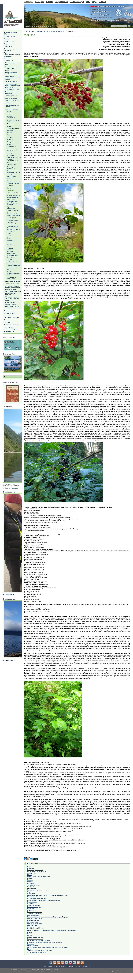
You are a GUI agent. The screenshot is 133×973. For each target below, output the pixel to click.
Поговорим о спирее (34, 907)
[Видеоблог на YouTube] (70, 962)
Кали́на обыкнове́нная (34, 923)
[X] (34, 859)
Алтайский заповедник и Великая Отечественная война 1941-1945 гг (12, 287)
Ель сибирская (32, 925)
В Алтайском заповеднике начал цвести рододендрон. (44, 942)
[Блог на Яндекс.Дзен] (62, 962)
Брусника (30, 878)
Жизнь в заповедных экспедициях (11, 67)
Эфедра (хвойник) (33, 885)
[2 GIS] (78, 962)
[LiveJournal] (36, 859)
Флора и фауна (9, 44)
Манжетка (30, 868)
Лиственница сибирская (35, 937)
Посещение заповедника (12, 377)
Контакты (102, 2)
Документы (7, 311)
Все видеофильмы (9, 660)
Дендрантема (31, 873)
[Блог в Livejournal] (66, 962)
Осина (29, 934)
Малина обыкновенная (34, 912)
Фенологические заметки (12, 281)
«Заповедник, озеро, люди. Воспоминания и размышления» (13, 293)
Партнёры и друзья (73, 966)
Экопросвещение (61, 2)
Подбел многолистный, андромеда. (38, 876)
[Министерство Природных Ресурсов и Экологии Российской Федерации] (124, 6)
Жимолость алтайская (34, 913)
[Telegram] (54, 962)
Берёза (29, 935)
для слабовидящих (116, 6)
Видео (94, 2)
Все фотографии (8, 594)
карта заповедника (104, 6)
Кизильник (30, 886)
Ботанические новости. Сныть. (37, 871)
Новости (49, 2)
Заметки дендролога (58, 31)
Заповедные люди (10, 81)
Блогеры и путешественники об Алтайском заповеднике (12, 72)
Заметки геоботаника (11, 283)
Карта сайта (48, 966)
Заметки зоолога (10, 103)
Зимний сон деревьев (34, 905)
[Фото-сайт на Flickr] (74, 962)
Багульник (30, 883)
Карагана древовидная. (34, 918)
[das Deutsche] (96, 6)
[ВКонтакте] (25, 859)
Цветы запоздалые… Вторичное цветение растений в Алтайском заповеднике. (52, 930)
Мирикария (31, 892)
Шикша (29, 875)
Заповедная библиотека (12, 89)
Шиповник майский (33, 915)
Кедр (28, 949)
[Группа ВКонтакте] (50, 962)
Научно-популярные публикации (11, 92)
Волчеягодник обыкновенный (36, 898)
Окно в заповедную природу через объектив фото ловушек (12, 85)
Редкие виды (8, 46)
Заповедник (28, 2)
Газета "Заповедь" (77, 2)
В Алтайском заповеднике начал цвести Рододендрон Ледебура (47, 917)
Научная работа (9, 41)
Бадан (29, 866)
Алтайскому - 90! (9, 331)
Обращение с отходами (11, 317)
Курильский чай (32, 902)
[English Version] (92, 6)
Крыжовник (30, 910)
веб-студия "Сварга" (125, 971)
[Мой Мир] (31, 859)
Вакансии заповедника (11, 325)
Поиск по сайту (59, 966)
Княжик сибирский (33, 920)
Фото (88, 2)
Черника (30, 880)
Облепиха (30, 908)
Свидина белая (32, 888)
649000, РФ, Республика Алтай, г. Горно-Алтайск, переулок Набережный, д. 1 (32, 971)
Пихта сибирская (32, 945)
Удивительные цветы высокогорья (38, 890)
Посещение (39, 2)
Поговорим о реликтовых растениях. (39, 940)
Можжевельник (32, 897)
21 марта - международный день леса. (39, 950)
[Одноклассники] (28, 859)
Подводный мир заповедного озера (10, 303)
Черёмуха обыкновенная (35, 939)
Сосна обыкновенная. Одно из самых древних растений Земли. (47, 947)
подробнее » (15, 488)
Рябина (29, 932)
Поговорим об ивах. (33, 927)
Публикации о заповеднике (42, 31)
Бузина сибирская (33, 922)
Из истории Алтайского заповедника (12, 307)
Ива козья (30, 944)
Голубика (30, 881)
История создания (9, 36)
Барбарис (30, 903)
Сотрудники (7, 322)
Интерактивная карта (10, 320)
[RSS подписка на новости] (82, 962)
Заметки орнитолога (11, 95)
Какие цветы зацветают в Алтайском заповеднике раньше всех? (47, 895)
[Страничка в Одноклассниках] (58, 962)
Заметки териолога (11, 98)
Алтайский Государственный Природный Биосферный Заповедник (39, 969)
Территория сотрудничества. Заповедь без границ (12, 54)
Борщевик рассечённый (35, 870)
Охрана (6, 39)
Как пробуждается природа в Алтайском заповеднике (44, 900)
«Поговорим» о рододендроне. (37, 952)
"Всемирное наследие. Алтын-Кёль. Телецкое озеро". (12, 298)
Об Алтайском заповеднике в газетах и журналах (12, 77)
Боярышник (31, 893)
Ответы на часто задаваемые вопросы (11, 328)
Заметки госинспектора (12, 100)
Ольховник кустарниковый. (35, 928)
